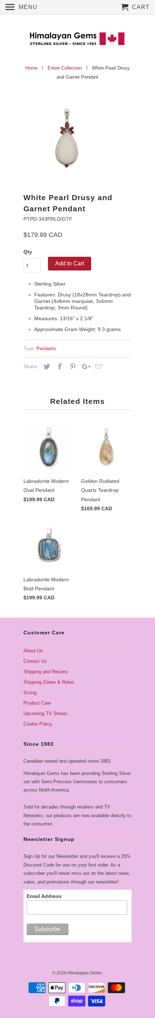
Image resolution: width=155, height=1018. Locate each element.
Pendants (46, 348)
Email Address (44, 896)
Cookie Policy (37, 724)
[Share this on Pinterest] (72, 366)
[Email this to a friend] (97, 366)
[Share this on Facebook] (59, 366)
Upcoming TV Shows (45, 713)
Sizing (29, 692)
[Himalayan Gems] (77, 38)
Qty (27, 252)
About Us (33, 650)
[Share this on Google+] (84, 366)
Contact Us (35, 661)
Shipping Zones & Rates (48, 682)
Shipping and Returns (45, 671)
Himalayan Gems (85, 972)
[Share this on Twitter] (46, 366)
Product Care (37, 703)
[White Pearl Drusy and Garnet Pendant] (66, 138)
